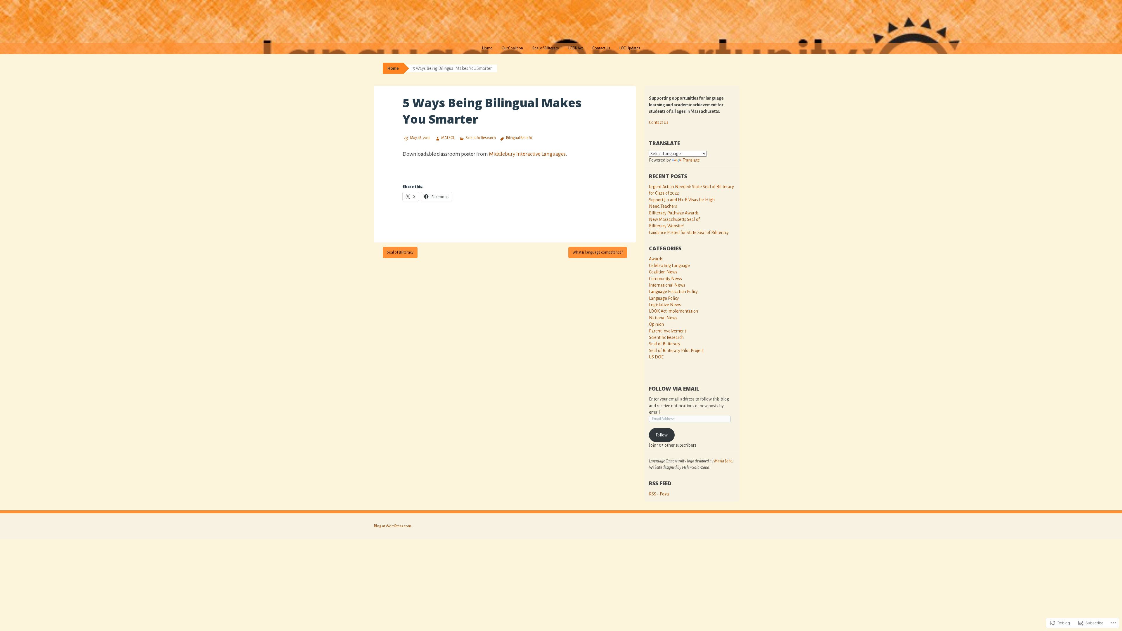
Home (487, 48)
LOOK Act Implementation (673, 311)
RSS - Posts (659, 494)
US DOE (656, 357)
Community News (665, 278)
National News (663, 318)
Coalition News (663, 272)
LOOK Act (575, 48)
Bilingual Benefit (519, 138)
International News (667, 285)
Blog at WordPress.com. (393, 526)
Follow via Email (674, 388)
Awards (656, 258)
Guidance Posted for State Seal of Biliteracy (689, 232)
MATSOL (448, 138)
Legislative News (665, 304)
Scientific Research (481, 138)
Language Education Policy (673, 291)
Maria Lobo (723, 461)
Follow (662, 435)
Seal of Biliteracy (545, 48)
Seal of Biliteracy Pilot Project (676, 350)
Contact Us (601, 48)
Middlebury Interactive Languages (527, 154)
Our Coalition (512, 48)
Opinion (656, 324)
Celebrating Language (669, 265)
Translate (691, 160)
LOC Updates (629, 48)
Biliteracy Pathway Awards (674, 213)
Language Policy (664, 298)
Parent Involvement (667, 331)
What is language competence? (597, 252)
